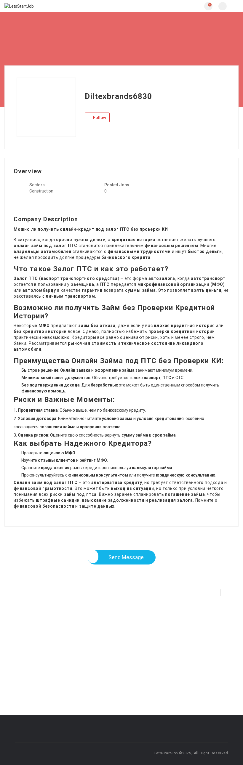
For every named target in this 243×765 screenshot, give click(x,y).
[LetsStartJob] (63, 6)
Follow (99, 117)
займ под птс (79, 494)
